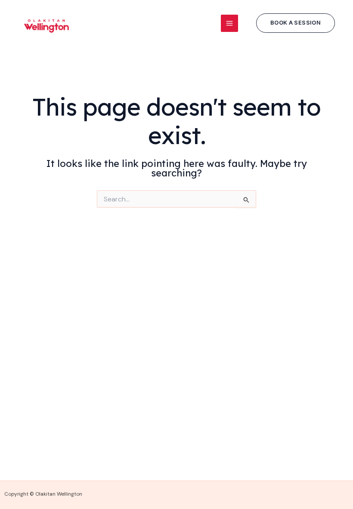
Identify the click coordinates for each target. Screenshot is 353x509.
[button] (295, 23)
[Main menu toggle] (229, 23)
